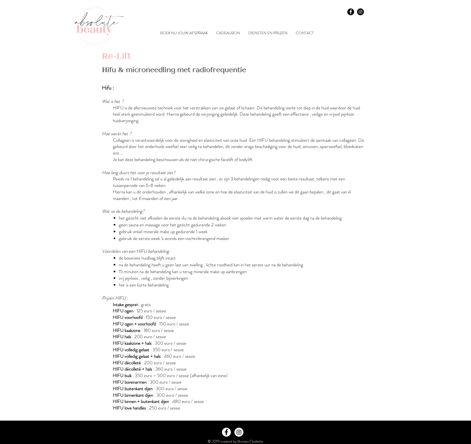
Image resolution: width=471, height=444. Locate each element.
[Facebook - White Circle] (226, 432)
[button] (268, 33)
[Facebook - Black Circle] (350, 11)
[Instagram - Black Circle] (360, 11)
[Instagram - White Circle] (238, 432)
